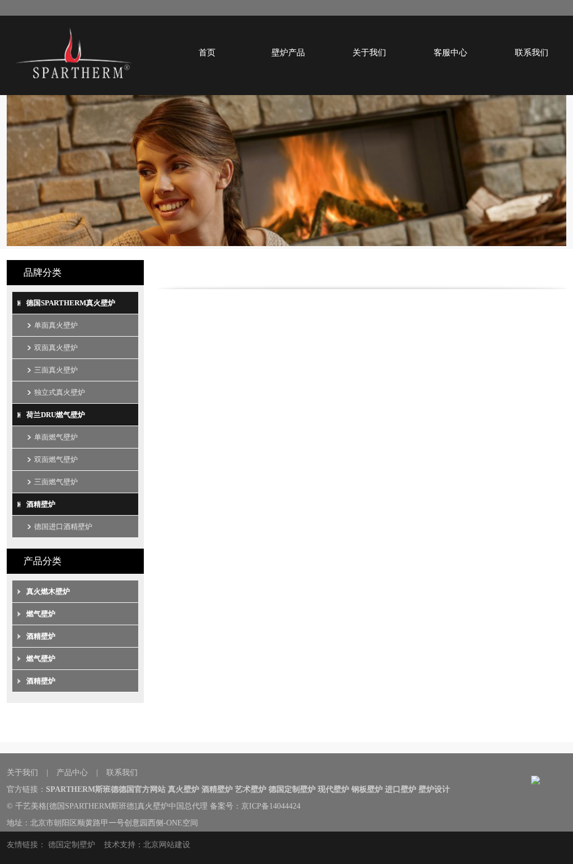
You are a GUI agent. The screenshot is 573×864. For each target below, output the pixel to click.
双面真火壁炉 (56, 347)
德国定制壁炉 (71, 845)
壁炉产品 (288, 52)
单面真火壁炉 (56, 325)
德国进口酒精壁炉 (63, 526)
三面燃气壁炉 (56, 482)
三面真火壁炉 (56, 370)
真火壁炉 (152, 806)
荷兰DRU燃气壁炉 (55, 414)
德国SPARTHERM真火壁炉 (70, 303)
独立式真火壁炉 (59, 392)
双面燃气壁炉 (56, 459)
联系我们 (531, 52)
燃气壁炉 (40, 614)
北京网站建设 (166, 845)
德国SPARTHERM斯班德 (91, 806)
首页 (207, 52)
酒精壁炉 (40, 504)
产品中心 (72, 772)
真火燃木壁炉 (48, 591)
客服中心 (450, 52)
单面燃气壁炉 (56, 437)
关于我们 (369, 52)
